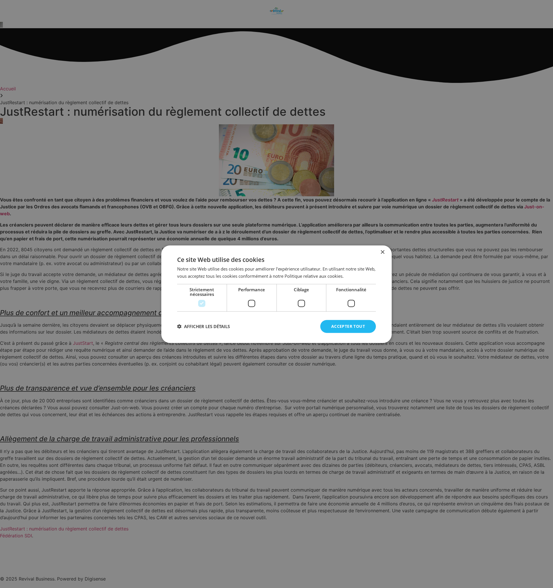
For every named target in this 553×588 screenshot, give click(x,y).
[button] (203, 326)
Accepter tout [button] (348, 326)
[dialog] (276, 294)
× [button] (382, 252)
